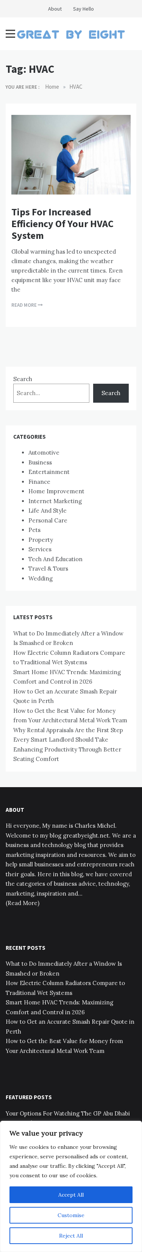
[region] (71, 1186)
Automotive (43, 452)
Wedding (40, 578)
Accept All (71, 1194)
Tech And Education (55, 559)
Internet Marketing (55, 501)
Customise (71, 1215)
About (55, 8)
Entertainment (49, 471)
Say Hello (83, 8)
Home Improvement (56, 491)
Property (40, 539)
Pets (34, 529)
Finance (39, 481)
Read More (24, 305)
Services (39, 549)
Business (40, 462)
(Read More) (22, 903)
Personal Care (47, 520)
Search (22, 379)
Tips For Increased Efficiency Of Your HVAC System (62, 224)
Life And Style (47, 510)
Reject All (71, 1235)
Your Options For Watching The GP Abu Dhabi (68, 1113)
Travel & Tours (48, 568)
